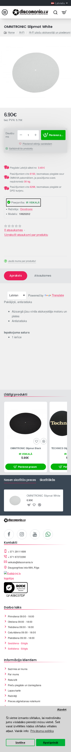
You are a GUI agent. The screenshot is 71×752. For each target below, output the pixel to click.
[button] (53, 135)
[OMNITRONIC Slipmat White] (15, 500)
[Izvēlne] (6, 12)
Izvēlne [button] (20, 742)
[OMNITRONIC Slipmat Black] (25, 423)
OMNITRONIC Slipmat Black (25, 448)
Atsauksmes (42, 276)
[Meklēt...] (55, 12)
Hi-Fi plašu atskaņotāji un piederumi (50, 32)
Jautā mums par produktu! (22, 261)
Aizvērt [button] (62, 709)
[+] (35, 135)
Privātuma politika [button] (42, 731)
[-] (21, 135)
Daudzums (10, 135)
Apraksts (15, 276)
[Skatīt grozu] (64, 12)
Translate (58, 295)
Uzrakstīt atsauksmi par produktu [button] (26, 234)
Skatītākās (47, 480)
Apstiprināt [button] (50, 742)
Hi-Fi (22, 32)
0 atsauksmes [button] (13, 230)
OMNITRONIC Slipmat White (43, 495)
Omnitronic (26, 209)
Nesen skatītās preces (20, 480)
